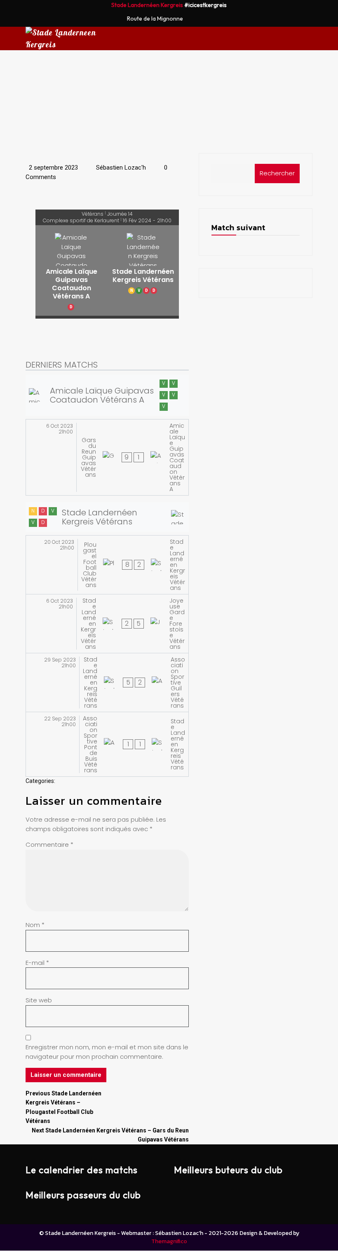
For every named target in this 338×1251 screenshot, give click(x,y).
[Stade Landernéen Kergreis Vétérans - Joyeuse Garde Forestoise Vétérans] (107, 623)
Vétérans (92, 214)
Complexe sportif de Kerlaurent (81, 220)
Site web (39, 1000)
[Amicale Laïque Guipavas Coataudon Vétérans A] (71, 270)
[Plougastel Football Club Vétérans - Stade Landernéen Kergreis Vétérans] (107, 565)
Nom (35, 924)
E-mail (37, 962)
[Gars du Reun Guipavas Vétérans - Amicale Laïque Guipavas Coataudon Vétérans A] (107, 457)
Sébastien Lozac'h (120, 167)
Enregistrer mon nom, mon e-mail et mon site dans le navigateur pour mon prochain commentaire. (107, 1052)
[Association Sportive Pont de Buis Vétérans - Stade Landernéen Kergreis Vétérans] (107, 744)
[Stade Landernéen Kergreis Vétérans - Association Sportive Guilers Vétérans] (107, 682)
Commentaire (49, 844)
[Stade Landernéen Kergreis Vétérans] (143, 270)
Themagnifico (169, 1241)
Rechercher (277, 173)
